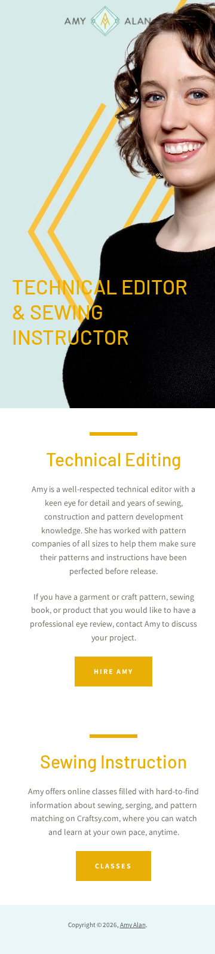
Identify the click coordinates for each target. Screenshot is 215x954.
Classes (113, 865)
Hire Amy (113, 671)
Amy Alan (133, 924)
